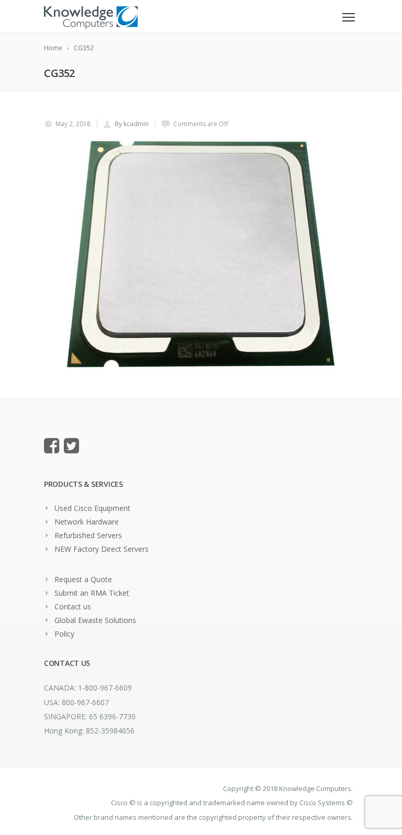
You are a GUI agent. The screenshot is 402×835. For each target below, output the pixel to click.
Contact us (72, 606)
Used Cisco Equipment (92, 508)
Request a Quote (83, 579)
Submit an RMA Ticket (91, 593)
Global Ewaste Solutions (95, 620)
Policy (64, 634)
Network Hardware (86, 522)
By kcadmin (132, 123)
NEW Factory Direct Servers (101, 549)
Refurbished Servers (88, 535)
